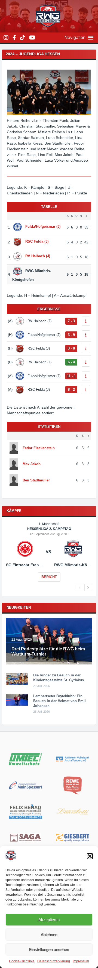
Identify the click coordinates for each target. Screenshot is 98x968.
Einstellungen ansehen (49, 949)
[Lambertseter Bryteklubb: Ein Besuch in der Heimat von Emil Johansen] (17, 704)
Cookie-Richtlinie (22, 961)
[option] (49, 556)
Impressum (81, 961)
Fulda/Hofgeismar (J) (42, 227)
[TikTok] (22, 37)
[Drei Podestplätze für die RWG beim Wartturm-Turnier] (49, 663)
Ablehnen (49, 934)
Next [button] (88, 587)
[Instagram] (6, 37)
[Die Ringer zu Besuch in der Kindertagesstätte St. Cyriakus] (17, 684)
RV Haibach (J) (37, 256)
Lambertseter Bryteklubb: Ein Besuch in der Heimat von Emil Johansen (59, 701)
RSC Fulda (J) (36, 241)
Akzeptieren (49, 919)
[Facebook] (14, 37)
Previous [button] (79, 587)
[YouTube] (32, 37)
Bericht (49, 577)
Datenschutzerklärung (53, 961)
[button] (90, 856)
